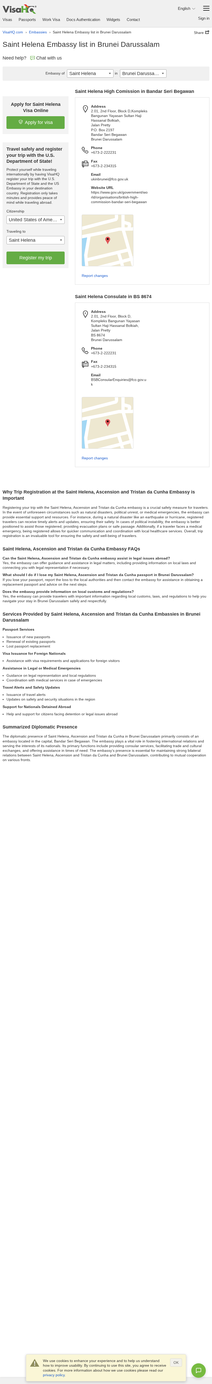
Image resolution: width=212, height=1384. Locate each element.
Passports (27, 19)
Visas (7, 19)
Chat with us (49, 58)
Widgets (113, 19)
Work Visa (51, 19)
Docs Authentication (83, 19)
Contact (133, 19)
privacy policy (54, 1375)
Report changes (95, 276)
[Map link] (107, 240)
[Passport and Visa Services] (19, 9)
